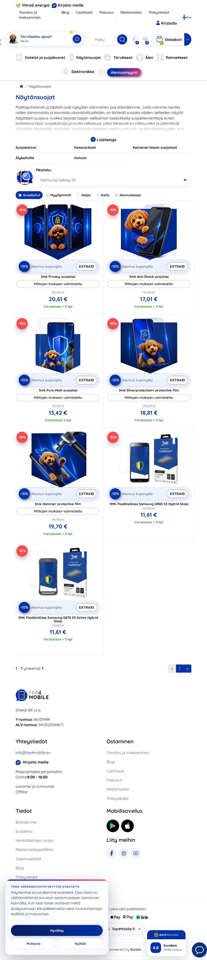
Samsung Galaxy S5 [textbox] (58, 180)
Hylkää (80, 944)
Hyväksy (57, 930)
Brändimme (26, 822)
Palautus (106, 12)
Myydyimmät (60, 195)
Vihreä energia (36, 5)
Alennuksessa (130, 195)
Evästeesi (24, 831)
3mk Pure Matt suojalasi (58, 390)
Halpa (86, 195)
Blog (65, 12)
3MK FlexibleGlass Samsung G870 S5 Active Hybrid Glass (58, 619)
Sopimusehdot (28, 858)
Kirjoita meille (71, 5)
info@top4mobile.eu (33, 752)
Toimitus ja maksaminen (30, 15)
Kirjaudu (169, 23)
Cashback (84, 12)
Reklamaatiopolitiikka (35, 849)
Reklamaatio (131, 12)
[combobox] (113, 180)
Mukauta (33, 944)
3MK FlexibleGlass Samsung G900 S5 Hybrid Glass (149, 504)
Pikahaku (43, 170)
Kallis (105, 195)
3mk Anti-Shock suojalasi (149, 277)
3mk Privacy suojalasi (58, 277)
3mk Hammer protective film (58, 504)
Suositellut (31, 195)
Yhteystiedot (158, 12)
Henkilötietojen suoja (34, 840)
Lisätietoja (106, 139)
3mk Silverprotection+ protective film (149, 390)
